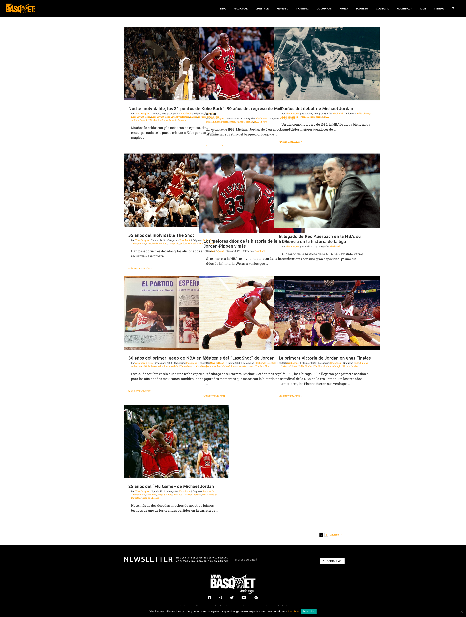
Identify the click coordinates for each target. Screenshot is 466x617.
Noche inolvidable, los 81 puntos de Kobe (170, 108)
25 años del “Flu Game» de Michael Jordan (171, 486)
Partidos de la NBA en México (179, 366)
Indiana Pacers (220, 121)
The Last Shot (262, 366)
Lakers (193, 116)
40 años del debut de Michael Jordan (316, 108)
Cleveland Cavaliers (156, 243)
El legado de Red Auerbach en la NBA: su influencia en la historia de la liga (320, 238)
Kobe (147, 116)
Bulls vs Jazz (210, 491)
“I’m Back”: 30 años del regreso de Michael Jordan (247, 111)
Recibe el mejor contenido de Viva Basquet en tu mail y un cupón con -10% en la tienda (202, 559)
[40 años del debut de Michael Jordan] (327, 63)
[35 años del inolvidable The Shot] (176, 190)
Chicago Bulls (138, 243)
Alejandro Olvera (144, 362)
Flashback (186, 113)
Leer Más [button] (293, 611)
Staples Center (160, 120)
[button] (453, 8)
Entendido (309, 611)
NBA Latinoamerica (153, 366)
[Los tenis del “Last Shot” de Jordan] (252, 313)
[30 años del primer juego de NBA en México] (176, 313)
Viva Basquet (142, 113)
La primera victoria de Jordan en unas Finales (325, 358)
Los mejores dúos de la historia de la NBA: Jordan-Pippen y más (246, 243)
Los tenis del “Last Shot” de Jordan (239, 358)
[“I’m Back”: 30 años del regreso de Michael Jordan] (252, 63)
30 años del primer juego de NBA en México (172, 358)
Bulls (359, 113)
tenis (251, 366)
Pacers (263, 121)
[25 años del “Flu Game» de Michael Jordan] (176, 441)
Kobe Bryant (157, 116)
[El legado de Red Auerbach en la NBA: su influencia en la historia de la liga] (327, 191)
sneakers (243, 366)
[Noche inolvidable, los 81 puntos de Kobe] (176, 63)
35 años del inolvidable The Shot (161, 235)
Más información (289, 141)
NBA (150, 120)
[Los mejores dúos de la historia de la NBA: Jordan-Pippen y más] (252, 193)
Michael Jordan (245, 121)
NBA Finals (208, 494)
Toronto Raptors (177, 120)
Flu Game (151, 494)
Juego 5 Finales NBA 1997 (170, 494)
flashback (293, 116)
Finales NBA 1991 (314, 366)
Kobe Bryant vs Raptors (177, 116)
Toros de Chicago (150, 497)
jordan (232, 121)
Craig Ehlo (173, 243)
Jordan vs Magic (332, 366)
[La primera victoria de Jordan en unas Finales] (327, 313)
